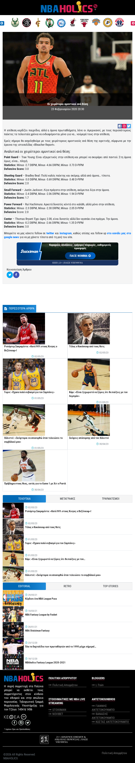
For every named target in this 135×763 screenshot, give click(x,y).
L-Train (100, 685)
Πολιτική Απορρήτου (65, 685)
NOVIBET (57, 714)
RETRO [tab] (67, 586)
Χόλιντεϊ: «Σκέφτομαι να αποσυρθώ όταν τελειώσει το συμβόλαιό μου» (63, 575)
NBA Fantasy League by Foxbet (41, 614)
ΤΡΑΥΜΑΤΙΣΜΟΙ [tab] (110, 498)
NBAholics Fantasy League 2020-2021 (45, 662)
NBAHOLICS (10, 758)
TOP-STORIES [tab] (110, 586)
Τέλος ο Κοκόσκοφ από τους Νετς (87, 346)
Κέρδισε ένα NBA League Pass (41, 598)
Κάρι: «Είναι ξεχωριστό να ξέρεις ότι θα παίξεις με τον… (55, 559)
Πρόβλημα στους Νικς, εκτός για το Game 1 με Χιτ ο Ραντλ (35, 483)
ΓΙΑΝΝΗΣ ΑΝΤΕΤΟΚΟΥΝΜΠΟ (103, 707)
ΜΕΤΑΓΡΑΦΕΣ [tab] (67, 498)
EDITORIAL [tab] (24, 586)
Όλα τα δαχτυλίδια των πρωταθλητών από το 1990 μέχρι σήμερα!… (60, 646)
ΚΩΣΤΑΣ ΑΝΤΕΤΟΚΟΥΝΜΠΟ (112, 722)
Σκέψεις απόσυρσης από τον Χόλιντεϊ (89, 438)
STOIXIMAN (59, 709)
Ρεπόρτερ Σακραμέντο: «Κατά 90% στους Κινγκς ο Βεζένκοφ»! (58, 511)
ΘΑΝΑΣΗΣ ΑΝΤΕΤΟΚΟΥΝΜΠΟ (103, 716)
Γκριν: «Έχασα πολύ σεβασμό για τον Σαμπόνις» (29, 392)
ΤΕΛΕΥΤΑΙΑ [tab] (24, 498)
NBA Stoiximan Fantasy (37, 630)
